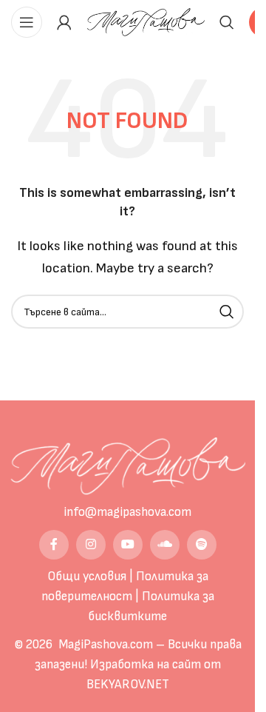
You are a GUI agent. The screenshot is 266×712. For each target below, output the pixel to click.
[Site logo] (145, 21)
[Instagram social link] (91, 545)
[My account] (64, 22)
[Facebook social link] (54, 545)
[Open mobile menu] (27, 22)
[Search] (227, 22)
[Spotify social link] (201, 545)
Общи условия (86, 576)
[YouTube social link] (128, 545)
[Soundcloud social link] (165, 545)
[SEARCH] (227, 312)
